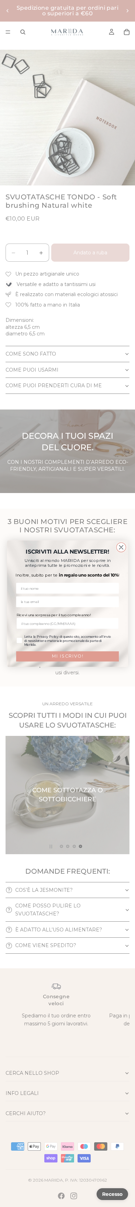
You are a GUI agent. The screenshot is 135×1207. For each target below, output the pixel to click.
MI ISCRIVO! (67, 656)
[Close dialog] (121, 547)
